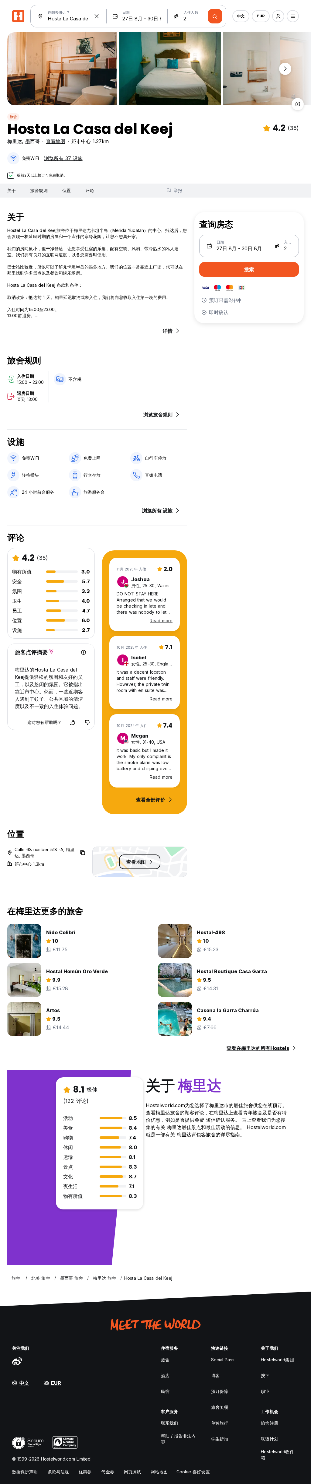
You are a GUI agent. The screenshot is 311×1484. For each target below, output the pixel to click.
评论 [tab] (89, 190)
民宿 (165, 1391)
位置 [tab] (66, 190)
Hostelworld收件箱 (277, 1454)
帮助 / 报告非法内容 (178, 1438)
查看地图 (55, 141)
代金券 (107, 1471)
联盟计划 (269, 1438)
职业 (265, 1391)
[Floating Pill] (285, 69)
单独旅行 (219, 1423)
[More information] (83, 652)
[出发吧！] (215, 16)
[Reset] (96, 16)
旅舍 (13, 116)
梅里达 (14, 141)
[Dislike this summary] (87, 722)
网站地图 (159, 1471)
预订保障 (219, 1391)
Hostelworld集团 (277, 1359)
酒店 (165, 1375)
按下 (265, 1375)
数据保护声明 (25, 1471)
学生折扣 (219, 1438)
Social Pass (222, 1359)
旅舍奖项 (219, 1407)
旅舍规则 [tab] (38, 190)
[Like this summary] (73, 722)
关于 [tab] (11, 190)
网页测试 (132, 1471)
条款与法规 (58, 1471)
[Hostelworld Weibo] (17, 1361)
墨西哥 (32, 141)
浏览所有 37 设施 (63, 158)
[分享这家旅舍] (298, 104)
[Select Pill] (278, 16)
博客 (215, 1375)
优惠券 (85, 1471)
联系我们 (169, 1423)
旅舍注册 (269, 1423)
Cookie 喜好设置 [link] (193, 1471)
